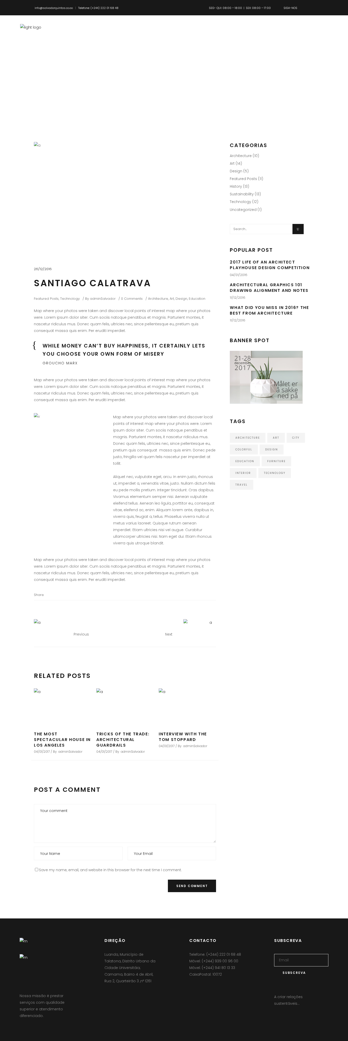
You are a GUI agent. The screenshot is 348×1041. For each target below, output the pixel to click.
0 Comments (132, 298)
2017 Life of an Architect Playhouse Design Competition (270, 265)
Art (172, 298)
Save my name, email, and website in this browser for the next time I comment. (110, 869)
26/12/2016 (43, 269)
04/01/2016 (238, 274)
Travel (241, 485)
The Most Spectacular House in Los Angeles (62, 739)
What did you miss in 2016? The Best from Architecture (269, 310)
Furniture (276, 461)
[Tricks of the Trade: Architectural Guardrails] (125, 706)
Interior (243, 473)
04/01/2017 (42, 751)
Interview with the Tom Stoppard (183, 737)
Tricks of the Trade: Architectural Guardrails (122, 739)
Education (197, 298)
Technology (70, 298)
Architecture (158, 298)
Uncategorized (243, 209)
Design (181, 298)
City (295, 438)
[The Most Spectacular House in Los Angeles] (62, 706)
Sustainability (242, 194)
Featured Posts (46, 298)
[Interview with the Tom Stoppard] (187, 706)
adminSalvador (103, 298)
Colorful (243, 449)
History (236, 186)
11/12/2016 (237, 297)
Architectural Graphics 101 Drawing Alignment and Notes (269, 287)
